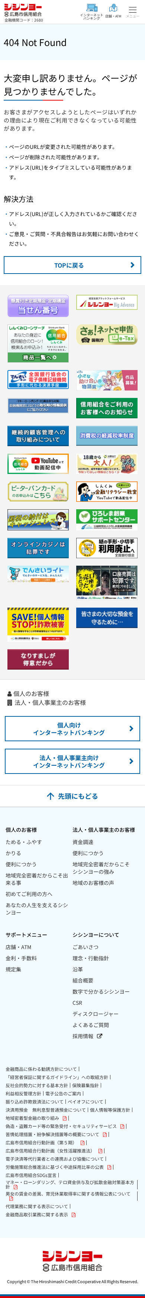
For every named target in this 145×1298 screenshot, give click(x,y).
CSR (77, 1002)
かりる (13, 853)
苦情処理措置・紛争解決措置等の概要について (52, 1134)
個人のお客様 (31, 693)
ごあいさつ (85, 947)
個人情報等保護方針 (110, 1110)
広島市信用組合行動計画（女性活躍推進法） (50, 1150)
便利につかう (21, 864)
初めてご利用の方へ (29, 894)
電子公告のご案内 (63, 1093)
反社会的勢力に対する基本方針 (37, 1085)
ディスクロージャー (95, 1013)
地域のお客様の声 (93, 882)
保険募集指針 (85, 1085)
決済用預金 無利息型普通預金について (46, 1110)
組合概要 (82, 980)
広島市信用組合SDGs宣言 (31, 1175)
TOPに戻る (69, 265)
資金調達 (82, 842)
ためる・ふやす (24, 842)
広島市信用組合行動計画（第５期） (41, 1142)
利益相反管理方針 (23, 1093)
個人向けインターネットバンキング (69, 728)
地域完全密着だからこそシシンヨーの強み (101, 867)
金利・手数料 (21, 958)
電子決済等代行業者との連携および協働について (55, 1159)
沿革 (77, 969)
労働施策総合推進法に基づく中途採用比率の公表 (55, 1167)
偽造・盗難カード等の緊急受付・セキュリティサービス (61, 1126)
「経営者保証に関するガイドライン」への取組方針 (57, 1077)
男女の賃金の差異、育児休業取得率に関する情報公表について (68, 1194)
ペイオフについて (85, 1101)
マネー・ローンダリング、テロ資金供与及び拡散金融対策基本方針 (70, 1184)
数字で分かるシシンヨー (101, 991)
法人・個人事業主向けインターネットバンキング (69, 761)
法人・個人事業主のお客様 (50, 702)
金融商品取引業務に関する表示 (37, 1214)
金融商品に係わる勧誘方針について (41, 1069)
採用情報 (82, 1036)
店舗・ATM (18, 947)
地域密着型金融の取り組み (32, 1118)
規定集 (13, 969)
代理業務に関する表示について (37, 1206)
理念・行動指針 (90, 958)
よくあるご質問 (90, 1025)
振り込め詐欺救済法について (35, 1101)
